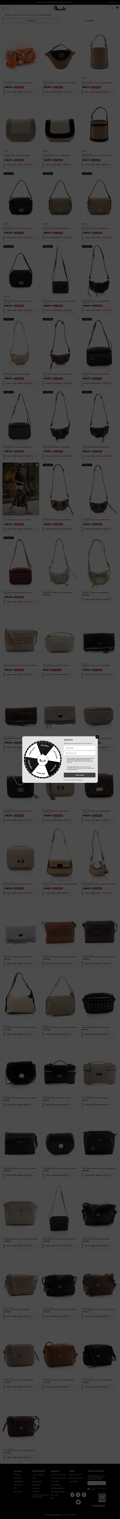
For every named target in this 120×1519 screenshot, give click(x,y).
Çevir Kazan (80, 775)
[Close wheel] (97, 737)
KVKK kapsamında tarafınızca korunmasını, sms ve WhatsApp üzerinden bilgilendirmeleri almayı (81, 768)
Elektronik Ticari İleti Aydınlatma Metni (76, 761)
